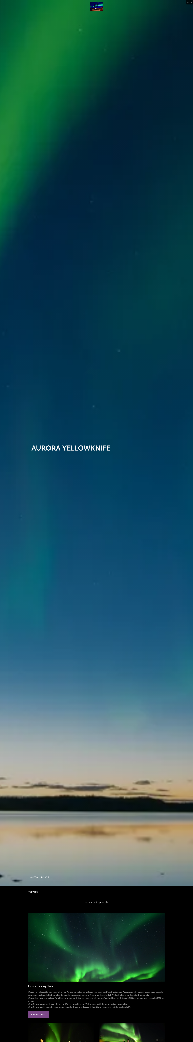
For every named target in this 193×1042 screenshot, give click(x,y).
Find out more (38, 1014)
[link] (96, 6)
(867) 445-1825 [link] (39, 877)
